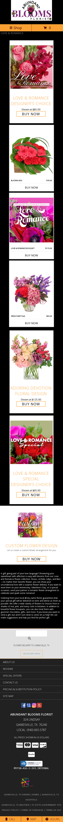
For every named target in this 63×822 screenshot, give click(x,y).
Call (11, 819)
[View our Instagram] (34, 706)
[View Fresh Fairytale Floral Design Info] (31, 288)
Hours (54, 819)
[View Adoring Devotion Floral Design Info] (31, 357)
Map (32, 819)
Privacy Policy (10, 810)
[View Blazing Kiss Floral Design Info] (31, 152)
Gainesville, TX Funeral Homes (21, 794)
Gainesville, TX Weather (15, 805)
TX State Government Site (46, 805)
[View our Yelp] (39, 706)
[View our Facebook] (23, 706)
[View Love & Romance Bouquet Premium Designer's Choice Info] (31, 220)
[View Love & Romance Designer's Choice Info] (31, 67)
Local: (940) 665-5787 (31, 730)
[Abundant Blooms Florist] (31, 19)
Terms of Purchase (32, 810)
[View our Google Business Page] (29, 706)
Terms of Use (53, 810)
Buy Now (31, 113)
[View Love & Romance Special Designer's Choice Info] (31, 442)
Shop (18, 27)
